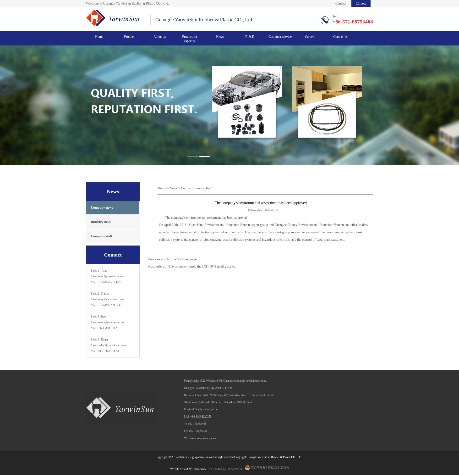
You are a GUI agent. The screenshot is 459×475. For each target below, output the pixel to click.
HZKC (210, 469)
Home (99, 37)
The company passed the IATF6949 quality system (202, 266)
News (173, 188)
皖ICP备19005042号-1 (228, 469)
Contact (340, 3)
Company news (191, 188)
